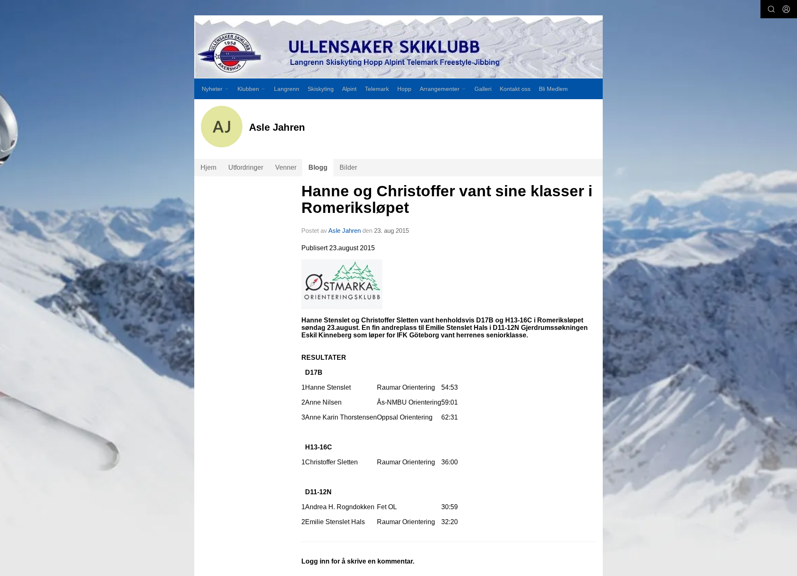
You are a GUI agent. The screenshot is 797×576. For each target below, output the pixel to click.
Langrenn (286, 88)
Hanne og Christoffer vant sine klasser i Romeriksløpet (446, 200)
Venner (285, 167)
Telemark (377, 88)
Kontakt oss (515, 88)
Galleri (482, 88)
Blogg (318, 167)
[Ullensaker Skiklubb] (398, 47)
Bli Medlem (553, 88)
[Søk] (771, 9)
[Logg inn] (786, 9)
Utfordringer (245, 167)
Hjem (208, 167)
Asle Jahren (344, 230)
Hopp (404, 88)
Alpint (349, 88)
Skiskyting (321, 88)
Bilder (348, 167)
